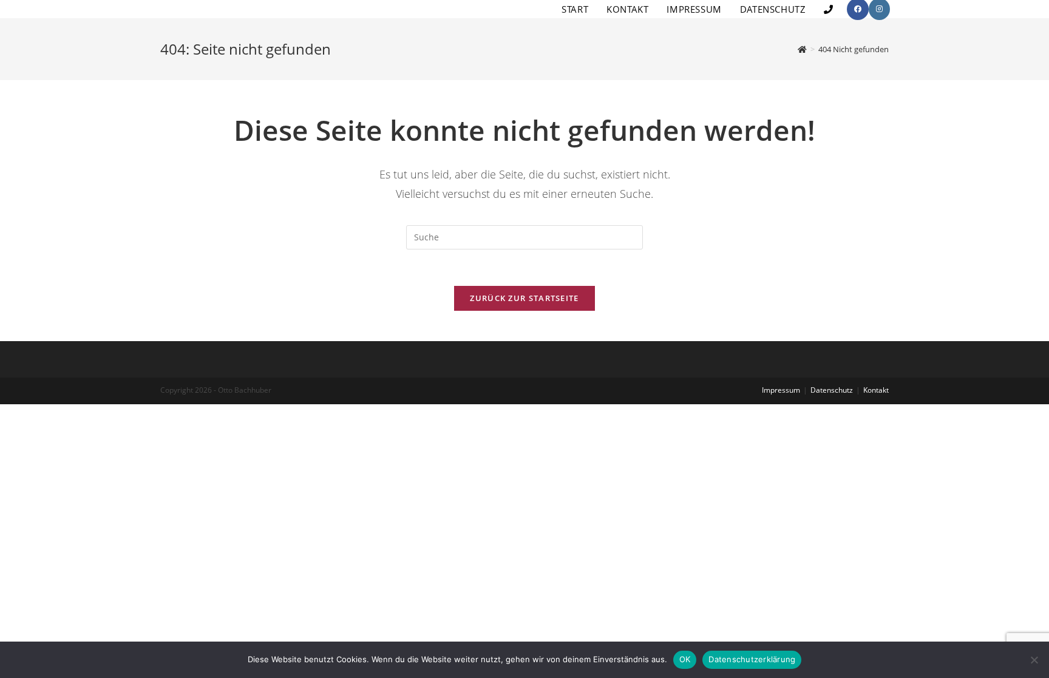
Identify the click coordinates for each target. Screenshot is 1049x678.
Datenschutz (831, 390)
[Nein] (1034, 660)
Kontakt (876, 390)
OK (685, 659)
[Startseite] (802, 49)
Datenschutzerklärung (751, 659)
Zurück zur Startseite (524, 298)
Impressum (781, 390)
